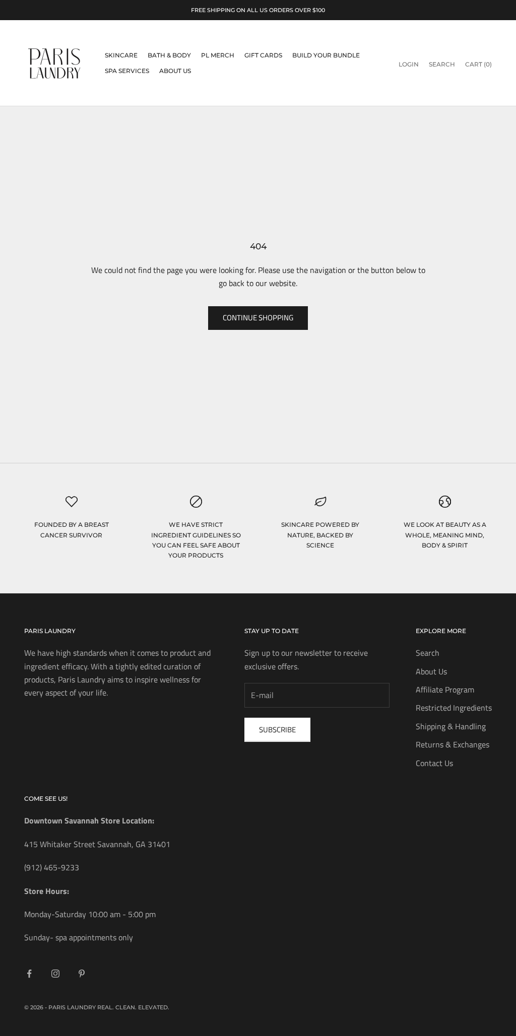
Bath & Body (169, 55)
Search (427, 653)
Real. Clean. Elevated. (133, 1007)
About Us (175, 71)
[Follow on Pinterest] (82, 974)
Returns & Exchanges (452, 744)
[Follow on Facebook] (29, 974)
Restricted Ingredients (454, 708)
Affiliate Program (445, 689)
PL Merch (217, 55)
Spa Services (127, 71)
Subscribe (277, 729)
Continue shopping (258, 317)
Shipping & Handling (451, 726)
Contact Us (434, 763)
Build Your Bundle (326, 55)
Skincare (121, 55)
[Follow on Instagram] (55, 974)
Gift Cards (263, 55)
